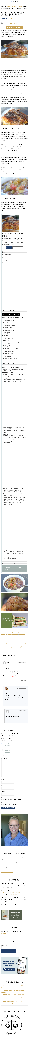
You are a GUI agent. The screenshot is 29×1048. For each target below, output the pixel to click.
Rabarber (3, 636)
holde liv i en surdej (12, 894)
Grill (7, 634)
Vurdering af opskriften (7, 738)
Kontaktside (4, 933)
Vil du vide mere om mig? (7, 872)
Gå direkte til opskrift (15, 27)
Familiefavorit (22, 632)
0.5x (5, 314)
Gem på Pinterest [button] (18, 247)
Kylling (16, 634)
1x (10, 314)
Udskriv (9, 247)
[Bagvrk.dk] (14, 1)
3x (18, 314)
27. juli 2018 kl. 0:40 (21, 711)
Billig (11, 632)
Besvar (23, 680)
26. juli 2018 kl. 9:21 (21, 662)
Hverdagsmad (11, 634)
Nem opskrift (22, 634)
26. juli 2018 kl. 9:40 (21, 688)
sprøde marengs (5, 892)
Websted (3, 791)
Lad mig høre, (20, 567)
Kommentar (4, 758)
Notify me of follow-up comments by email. (11, 799)
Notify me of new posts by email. (9, 804)
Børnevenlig (16, 632)
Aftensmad (7, 632)
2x (14, 314)
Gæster (3, 634)
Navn (3, 779)
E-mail (3, 785)
